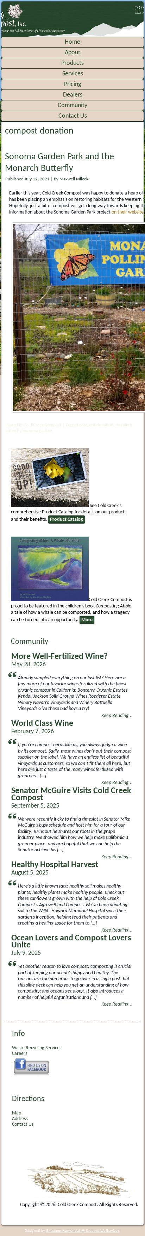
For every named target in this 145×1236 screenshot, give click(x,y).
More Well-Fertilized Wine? (59, 657)
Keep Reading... (117, 715)
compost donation (96, 425)
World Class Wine (42, 723)
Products (72, 63)
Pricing (72, 84)
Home (72, 42)
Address (19, 1118)
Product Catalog (66, 519)
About (72, 52)
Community (72, 105)
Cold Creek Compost (42, 425)
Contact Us (72, 116)
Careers (19, 1053)
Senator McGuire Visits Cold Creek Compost (71, 794)
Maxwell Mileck (73, 179)
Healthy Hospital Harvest (54, 865)
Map (16, 1113)
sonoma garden (37, 430)
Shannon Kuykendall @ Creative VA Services (82, 1230)
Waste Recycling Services (36, 1048)
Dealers (72, 95)
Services (72, 73)
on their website (128, 212)
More (87, 620)
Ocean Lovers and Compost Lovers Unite (71, 942)
